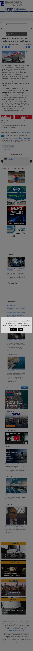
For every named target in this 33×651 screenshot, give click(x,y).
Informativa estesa (19, 327)
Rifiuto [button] (20, 329)
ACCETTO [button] (13, 329)
